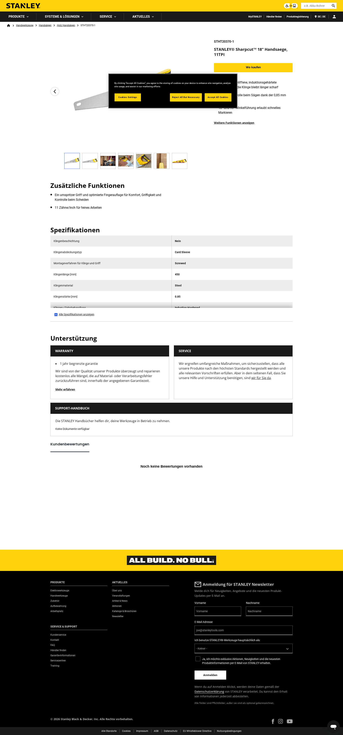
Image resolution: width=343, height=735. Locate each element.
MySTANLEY (255, 16)
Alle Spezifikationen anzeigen (76, 314)
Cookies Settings (127, 97)
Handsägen (45, 25)
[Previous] (54, 91)
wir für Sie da (261, 378)
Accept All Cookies (218, 97)
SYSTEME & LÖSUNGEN (62, 16)
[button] (273, 721)
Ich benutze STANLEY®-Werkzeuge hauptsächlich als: (227, 640)
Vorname (200, 602)
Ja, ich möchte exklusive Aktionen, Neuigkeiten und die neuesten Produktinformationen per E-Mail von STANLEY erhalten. (241, 661)
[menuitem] (18, 17)
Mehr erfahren (65, 389)
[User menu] (334, 16)
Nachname (252, 602)
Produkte (17, 16)
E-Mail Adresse (204, 622)
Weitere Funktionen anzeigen (234, 123)
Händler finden (274, 16)
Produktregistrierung (298, 16)
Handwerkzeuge (24, 25)
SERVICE (106, 16)
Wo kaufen (253, 67)
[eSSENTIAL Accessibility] (291, 6)
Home (9, 26)
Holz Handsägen (66, 25)
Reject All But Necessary (186, 97)
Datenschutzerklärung (209, 691)
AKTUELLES (141, 16)
